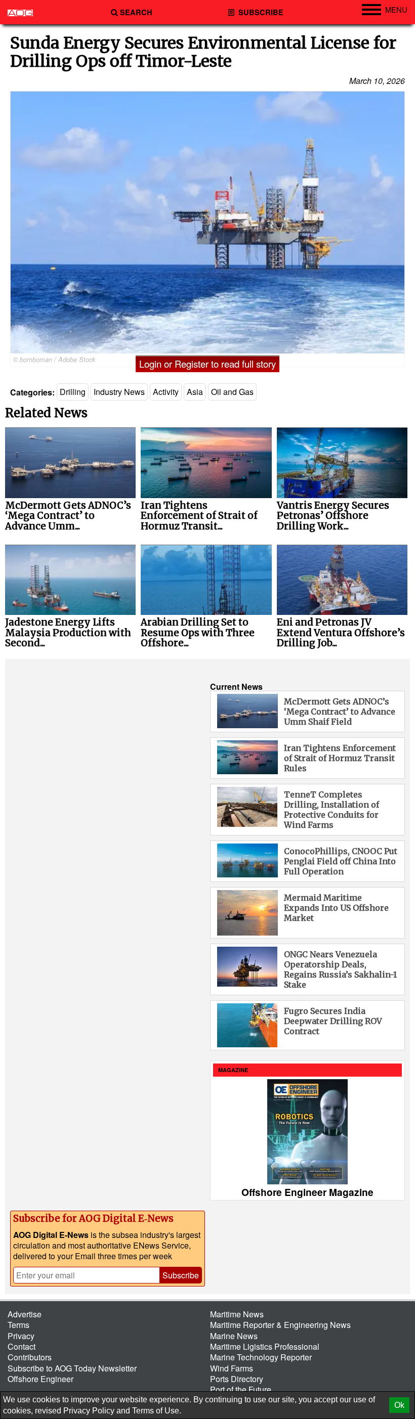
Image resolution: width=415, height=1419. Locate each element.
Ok (399, 1405)
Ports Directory (236, 1378)
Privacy (21, 1336)
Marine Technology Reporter (261, 1357)
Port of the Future (240, 1389)
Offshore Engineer (40, 1378)
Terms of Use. (156, 1410)
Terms (18, 1324)
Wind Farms (231, 1368)
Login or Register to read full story (207, 363)
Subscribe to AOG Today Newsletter (72, 1368)
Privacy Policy (88, 1410)
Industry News (119, 391)
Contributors (30, 1357)
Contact (21, 1346)
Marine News (234, 1336)
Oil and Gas (232, 391)
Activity (166, 391)
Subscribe (259, 12)
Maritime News (237, 1314)
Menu (396, 9)
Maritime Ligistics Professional (264, 1346)
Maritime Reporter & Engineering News (280, 1324)
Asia (195, 391)
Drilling (73, 391)
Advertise (25, 1314)
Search (136, 12)
